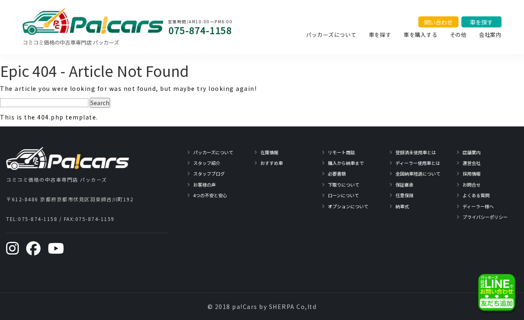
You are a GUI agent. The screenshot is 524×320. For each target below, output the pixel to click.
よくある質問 (476, 195)
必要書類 (337, 173)
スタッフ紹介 (206, 163)
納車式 (402, 206)
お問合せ (472, 184)
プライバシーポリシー (485, 217)
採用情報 (472, 173)
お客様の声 (204, 184)
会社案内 (490, 34)
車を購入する (421, 34)
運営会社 (472, 163)
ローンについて (343, 195)
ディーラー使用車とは (417, 163)
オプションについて (348, 206)
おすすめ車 (271, 163)
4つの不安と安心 (210, 195)
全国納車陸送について (417, 173)
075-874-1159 (95, 218)
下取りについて (343, 184)
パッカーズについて (331, 34)
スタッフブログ (209, 173)
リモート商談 (341, 152)
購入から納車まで (346, 163)
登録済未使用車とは (415, 152)
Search (99, 103)
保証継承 (404, 184)
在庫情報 (269, 152)
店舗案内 (472, 152)
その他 (458, 34)
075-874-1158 (200, 29)
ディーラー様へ (478, 206)
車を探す (380, 34)
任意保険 (404, 195)
